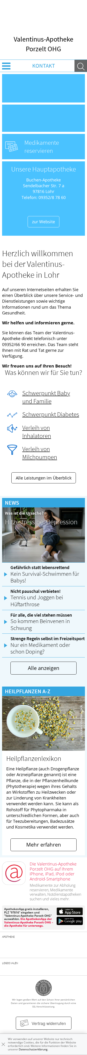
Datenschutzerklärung (33, 1049)
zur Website (43, 221)
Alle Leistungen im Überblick (43, 478)
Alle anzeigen (43, 668)
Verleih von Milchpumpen (39, 453)
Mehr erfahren (43, 844)
